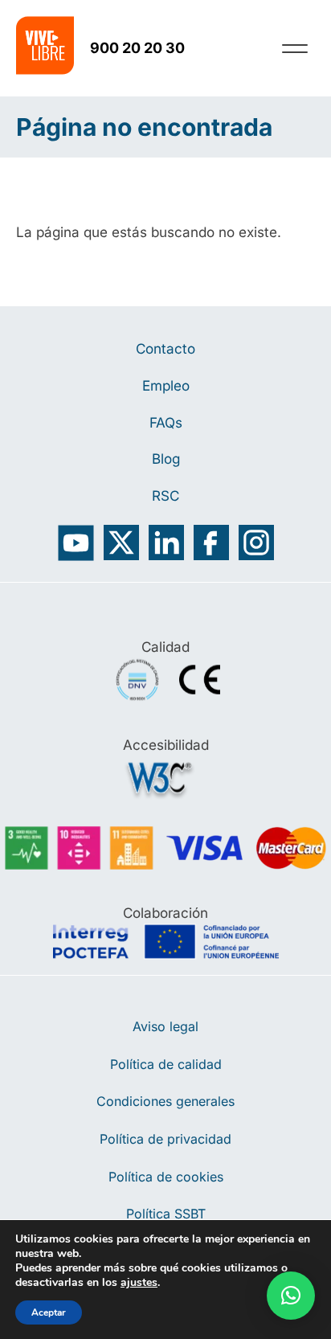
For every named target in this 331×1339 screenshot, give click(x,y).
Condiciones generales (165, 1101)
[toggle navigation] (295, 48)
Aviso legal (165, 1026)
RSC (165, 495)
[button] (291, 1295)
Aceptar (48, 1312)
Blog (166, 458)
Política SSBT (166, 1214)
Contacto (165, 348)
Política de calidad (166, 1064)
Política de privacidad (165, 1139)
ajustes (139, 1283)
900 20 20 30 (137, 47)
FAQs (165, 422)
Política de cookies (165, 1177)
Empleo (166, 385)
